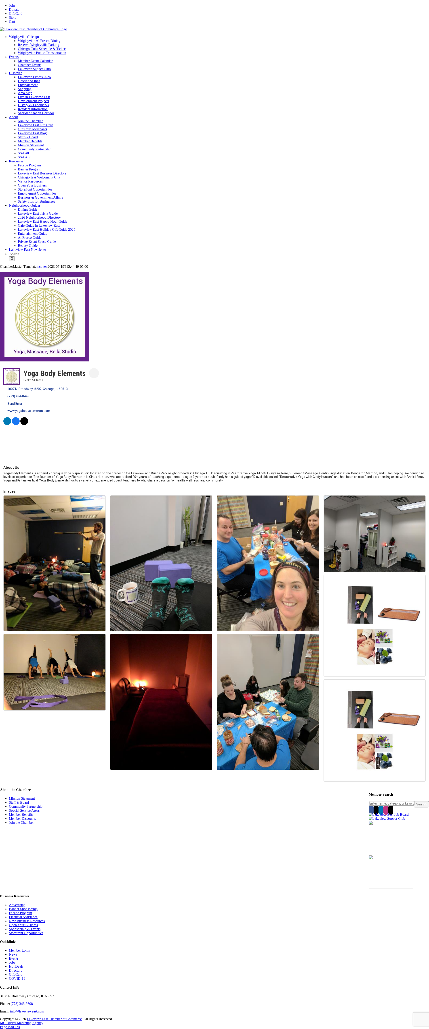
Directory (15, 970)
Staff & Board (19, 802)
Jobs (12, 962)
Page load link (10, 1027)
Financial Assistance (23, 917)
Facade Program (20, 913)
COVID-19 (17, 978)
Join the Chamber (21, 822)
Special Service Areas (24, 810)
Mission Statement (22, 798)
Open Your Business (23, 925)
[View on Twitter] (24, 424)
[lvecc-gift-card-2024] (391, 887)
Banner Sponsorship (23, 909)
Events (14, 958)
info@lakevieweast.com (27, 1011)
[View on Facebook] (16, 424)
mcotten (42, 266)
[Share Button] (94, 373)
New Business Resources (27, 921)
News (13, 954)
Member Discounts (22, 818)
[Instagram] (385, 810)
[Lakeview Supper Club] (387, 818)
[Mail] (390, 810)
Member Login (19, 950)
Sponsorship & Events (24, 929)
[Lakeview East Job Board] (389, 814)
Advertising (17, 905)
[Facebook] (371, 810)
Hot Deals (16, 966)
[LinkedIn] (381, 810)
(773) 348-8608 (22, 1004)
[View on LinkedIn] (7, 424)
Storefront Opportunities (26, 933)
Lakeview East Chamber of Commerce (54, 1019)
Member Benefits (21, 814)
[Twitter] (376, 810)
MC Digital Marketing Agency (21, 1023)
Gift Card (15, 974)
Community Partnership (25, 806)
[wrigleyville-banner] (391, 853)
